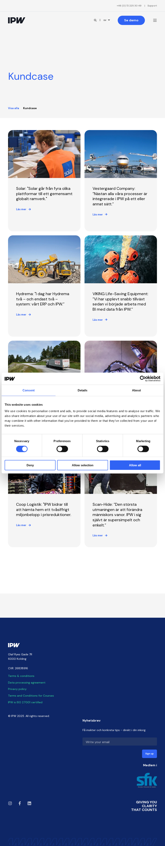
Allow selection (82, 465)
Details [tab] (83, 390)
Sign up (149, 753)
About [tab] (136, 390)
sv (104, 20)
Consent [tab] (29, 390)
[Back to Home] (16, 20)
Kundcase (30, 108)
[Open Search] (95, 20)
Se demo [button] (131, 20)
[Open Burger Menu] (155, 20)
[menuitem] (129, 5)
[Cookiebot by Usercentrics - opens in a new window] (142, 379)
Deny (30, 465)
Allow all (135, 465)
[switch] (62, 449)
